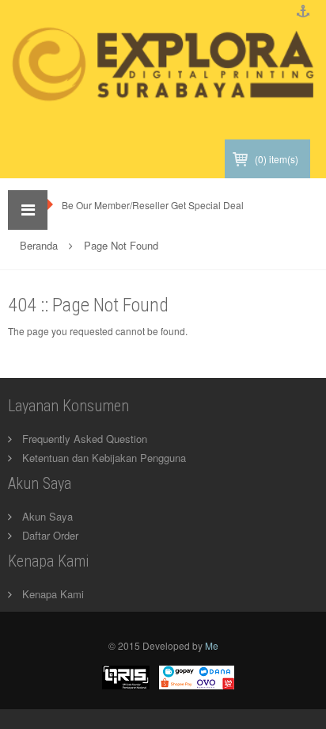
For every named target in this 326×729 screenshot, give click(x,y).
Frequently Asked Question (84, 438)
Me (211, 645)
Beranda (39, 245)
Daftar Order (50, 535)
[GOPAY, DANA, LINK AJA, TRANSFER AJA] (196, 675)
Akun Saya (47, 516)
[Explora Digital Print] (163, 77)
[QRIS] (126, 675)
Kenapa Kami (53, 593)
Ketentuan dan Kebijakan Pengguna (104, 457)
